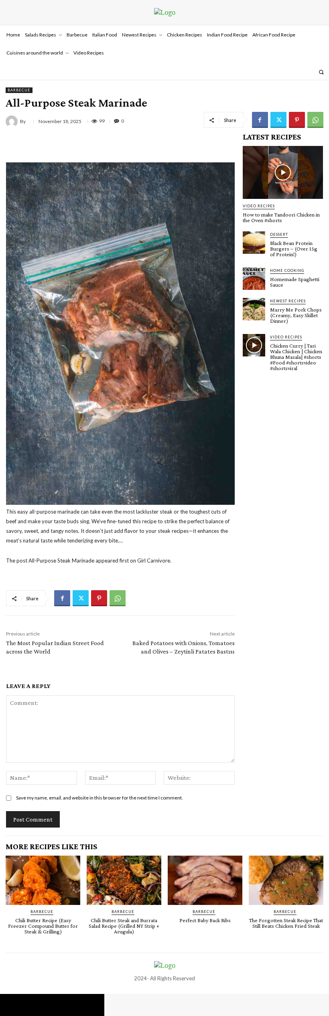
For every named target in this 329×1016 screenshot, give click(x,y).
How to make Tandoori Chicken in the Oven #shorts (281, 217)
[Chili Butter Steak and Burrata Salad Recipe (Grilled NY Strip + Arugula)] (124, 880)
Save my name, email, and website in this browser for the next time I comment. (99, 798)
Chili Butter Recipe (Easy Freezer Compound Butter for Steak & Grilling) (43, 926)
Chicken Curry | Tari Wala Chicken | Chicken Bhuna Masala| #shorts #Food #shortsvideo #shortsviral (296, 356)
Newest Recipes (288, 301)
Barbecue (19, 90)
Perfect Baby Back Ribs (205, 920)
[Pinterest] (297, 120)
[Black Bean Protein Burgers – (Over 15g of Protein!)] (254, 242)
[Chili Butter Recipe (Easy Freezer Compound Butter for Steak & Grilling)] (43, 880)
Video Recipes (259, 206)
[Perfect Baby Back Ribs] (205, 880)
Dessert (279, 234)
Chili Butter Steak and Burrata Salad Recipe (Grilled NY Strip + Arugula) (124, 926)
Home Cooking (287, 270)
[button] (321, 72)
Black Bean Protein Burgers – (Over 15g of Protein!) (293, 248)
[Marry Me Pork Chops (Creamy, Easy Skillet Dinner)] (254, 309)
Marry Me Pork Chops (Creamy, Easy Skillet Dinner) (296, 315)
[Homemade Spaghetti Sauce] (254, 278)
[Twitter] (278, 120)
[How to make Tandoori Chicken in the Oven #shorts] (283, 172)
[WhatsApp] (315, 120)
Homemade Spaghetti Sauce (294, 282)
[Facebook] (260, 120)
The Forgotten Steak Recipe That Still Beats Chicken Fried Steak (286, 923)
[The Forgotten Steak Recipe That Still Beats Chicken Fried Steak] (286, 880)
